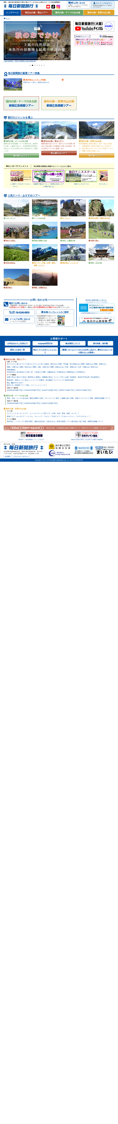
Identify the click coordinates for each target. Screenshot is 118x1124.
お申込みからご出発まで (17, 343)
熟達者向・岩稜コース (15, 380)
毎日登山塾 (69, 380)
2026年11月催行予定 (66, 390)
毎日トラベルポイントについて (45, 351)
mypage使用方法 (45, 343)
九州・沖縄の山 (83, 367)
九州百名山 (80, 372)
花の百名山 (21, 372)
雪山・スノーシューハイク (36, 385)
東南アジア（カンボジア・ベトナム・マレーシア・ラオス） (28, 416)
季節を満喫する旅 (36, 398)
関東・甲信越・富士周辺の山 (69, 364)
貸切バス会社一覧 (17, 349)
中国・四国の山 (70, 367)
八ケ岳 (40, 364)
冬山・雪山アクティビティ (15, 383)
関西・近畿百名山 (48, 372)
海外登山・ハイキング (15, 421)
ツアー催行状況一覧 (74, 421)
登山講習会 (95, 377)
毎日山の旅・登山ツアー (36, 12)
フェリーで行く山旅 (61, 377)
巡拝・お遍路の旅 (62, 398)
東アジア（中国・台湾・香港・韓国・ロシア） (61, 413)
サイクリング (58, 380)
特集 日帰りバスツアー (79, 398)
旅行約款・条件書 (100, 343)
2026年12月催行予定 (83, 390)
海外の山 (94, 367)
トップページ (12, 12)
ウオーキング (49, 398)
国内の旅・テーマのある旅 (67, 12)
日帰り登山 (11, 377)
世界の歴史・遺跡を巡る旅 (34, 421)
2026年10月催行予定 (49, 390)
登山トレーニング (31, 380)
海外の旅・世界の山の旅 (98, 12)
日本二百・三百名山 (33, 372)
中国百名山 (61, 372)
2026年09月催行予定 (32, 390)
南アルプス (21, 364)
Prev (7, 40)
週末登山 (31, 377)
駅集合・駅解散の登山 (44, 377)
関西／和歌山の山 (56, 367)
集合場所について (72, 343)
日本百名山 (11, 372)
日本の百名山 (11, 370)
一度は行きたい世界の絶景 (55, 421)
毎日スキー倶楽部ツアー (16, 385)
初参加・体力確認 (45, 380)
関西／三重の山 (12, 367)
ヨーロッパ (11, 413)
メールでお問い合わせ (20, 320)
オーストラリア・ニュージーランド (29, 413)
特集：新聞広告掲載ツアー (99, 398)
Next (67, 40)
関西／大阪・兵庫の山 (41, 367)
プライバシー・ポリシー (20, 456)
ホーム (8, 18)
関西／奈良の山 (25, 367)
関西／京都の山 (99, 364)
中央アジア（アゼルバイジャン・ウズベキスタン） (70, 416)
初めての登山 (21, 377)
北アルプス (11, 364)
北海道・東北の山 (50, 364)
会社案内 (7, 456)
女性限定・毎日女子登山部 (79, 377)
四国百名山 (71, 372)
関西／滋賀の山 (86, 364)
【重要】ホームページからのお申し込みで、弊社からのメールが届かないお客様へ (86, 351)
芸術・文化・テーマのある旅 (17, 398)
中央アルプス (31, 364)
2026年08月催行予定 (15, 390)
